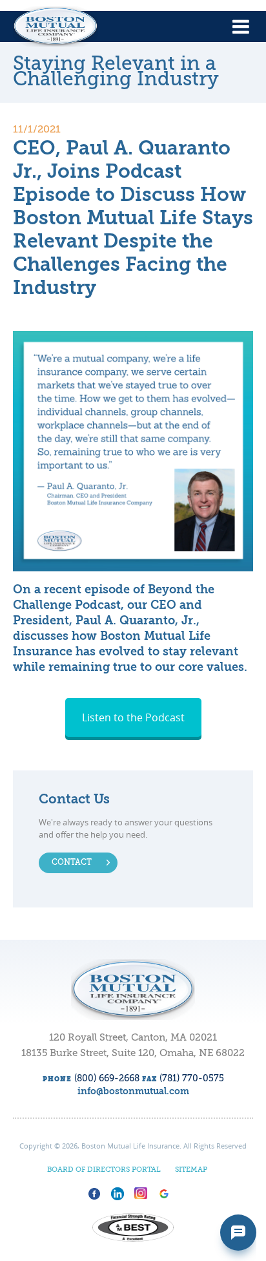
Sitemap (191, 1170)
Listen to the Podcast (133, 717)
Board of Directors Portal (104, 1170)
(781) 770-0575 (191, 1078)
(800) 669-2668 (106, 1078)
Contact (72, 863)
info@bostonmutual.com (133, 1091)
